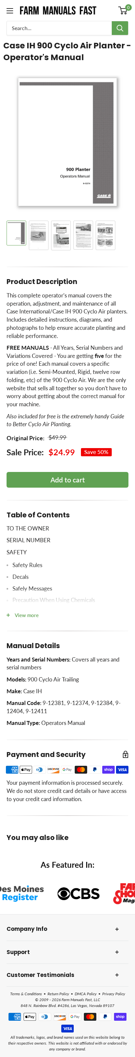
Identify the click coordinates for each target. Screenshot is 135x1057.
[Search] (120, 28)
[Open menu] (10, 10)
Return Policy (58, 993)
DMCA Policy (86, 993)
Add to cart (67, 480)
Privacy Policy (113, 993)
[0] (123, 10)
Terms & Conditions (26, 993)
